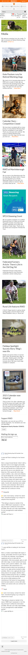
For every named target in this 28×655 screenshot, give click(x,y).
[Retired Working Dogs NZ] (14, 6)
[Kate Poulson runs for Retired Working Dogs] (14, 59)
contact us (11, 41)
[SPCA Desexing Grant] (14, 201)
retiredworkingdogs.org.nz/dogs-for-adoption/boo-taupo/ (13, 595)
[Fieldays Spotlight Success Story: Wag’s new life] (14, 331)
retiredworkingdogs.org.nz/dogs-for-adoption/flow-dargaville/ (13, 498)
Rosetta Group (14, 653)
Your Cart (6, 1)
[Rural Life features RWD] (14, 292)
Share (23, 541)
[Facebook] (2, 646)
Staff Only (24, 1)
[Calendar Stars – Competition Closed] (14, 106)
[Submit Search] (12, 1)
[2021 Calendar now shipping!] (14, 381)
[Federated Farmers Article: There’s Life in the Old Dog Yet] (14, 247)
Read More (17, 88)
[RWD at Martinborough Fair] (14, 154)
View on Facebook (24, 539)
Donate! (3, 429)
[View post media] (3, 16)
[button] (7, 540)
